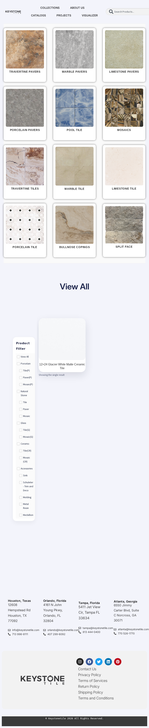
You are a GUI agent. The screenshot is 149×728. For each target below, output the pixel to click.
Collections (50, 7)
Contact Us (87, 669)
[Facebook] (89, 661)
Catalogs (38, 15)
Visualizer (90, 15)
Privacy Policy (89, 675)
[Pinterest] (117, 661)
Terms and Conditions (96, 698)
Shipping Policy (90, 692)
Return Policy (89, 686)
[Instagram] (80, 661)
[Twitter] (98, 661)
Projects (64, 15)
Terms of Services (92, 680)
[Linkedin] (108, 661)
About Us (77, 7)
